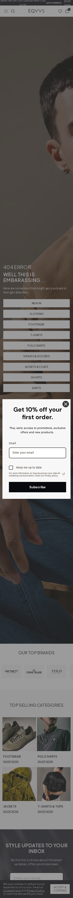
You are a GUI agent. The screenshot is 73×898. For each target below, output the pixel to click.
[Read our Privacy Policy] (63, 474)
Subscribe (37, 487)
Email (12, 443)
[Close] (66, 404)
